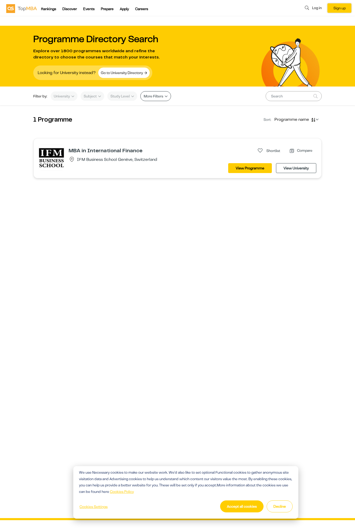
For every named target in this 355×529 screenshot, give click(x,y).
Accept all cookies (242, 506)
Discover (69, 8)
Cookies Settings (94, 506)
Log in (317, 7)
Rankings (48, 8)
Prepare (107, 8)
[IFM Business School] (51, 157)
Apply (124, 8)
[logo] (21, 8)
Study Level (120, 96)
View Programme (250, 168)
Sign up (339, 8)
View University (296, 168)
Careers (141, 8)
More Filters (154, 96)
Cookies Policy (122, 491)
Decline (279, 506)
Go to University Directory (122, 72)
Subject (90, 96)
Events (89, 8)
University (62, 96)
